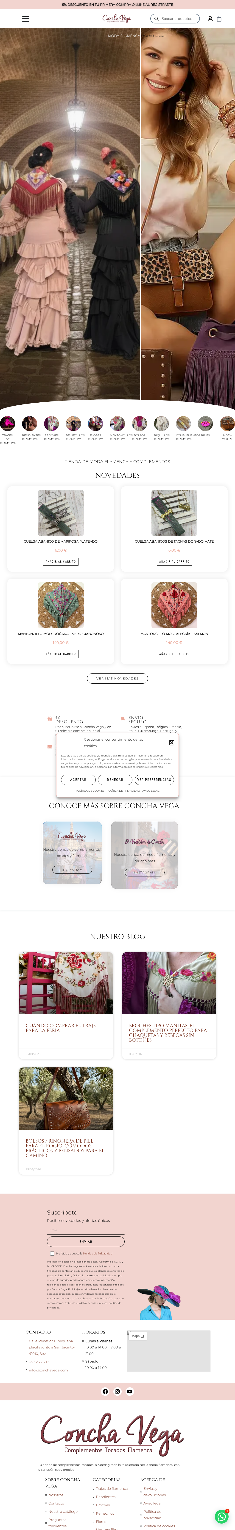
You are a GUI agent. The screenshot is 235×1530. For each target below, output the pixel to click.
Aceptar (78, 780)
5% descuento (69, 720)
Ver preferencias (154, 780)
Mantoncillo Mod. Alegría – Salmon (174, 634)
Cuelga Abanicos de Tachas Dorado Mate (174, 541)
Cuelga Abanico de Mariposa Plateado (61, 541)
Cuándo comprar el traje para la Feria (61, 1028)
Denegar (115, 780)
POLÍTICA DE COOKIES (90, 790)
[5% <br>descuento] (50, 718)
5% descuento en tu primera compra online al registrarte (117, 5)
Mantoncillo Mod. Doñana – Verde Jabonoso (61, 634)
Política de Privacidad (97, 1253)
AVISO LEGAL (150, 790)
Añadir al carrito (61, 561)
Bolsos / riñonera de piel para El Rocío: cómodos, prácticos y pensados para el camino (65, 1148)
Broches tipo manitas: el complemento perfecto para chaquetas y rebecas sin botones (168, 1033)
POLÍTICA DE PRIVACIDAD (123, 790)
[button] (171, 742)
